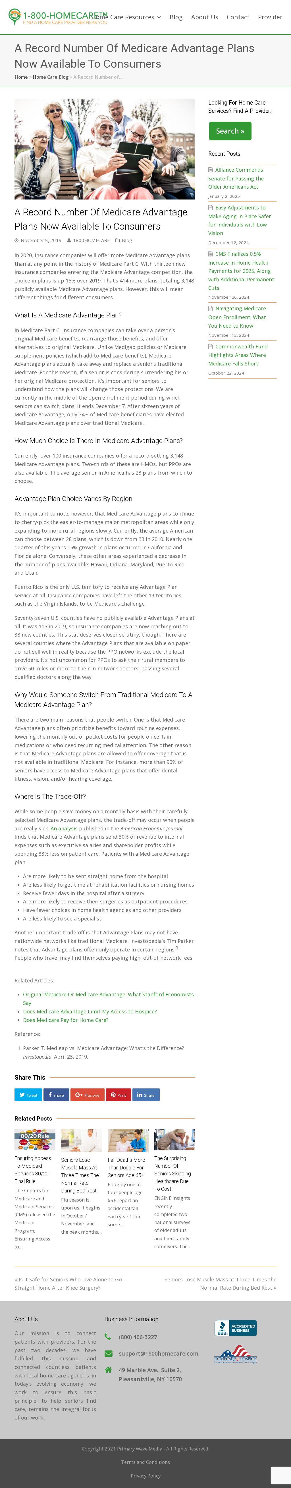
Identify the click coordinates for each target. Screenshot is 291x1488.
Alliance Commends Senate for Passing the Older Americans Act (236, 178)
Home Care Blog (50, 77)
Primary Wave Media (139, 1448)
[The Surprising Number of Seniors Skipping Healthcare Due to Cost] (174, 1139)
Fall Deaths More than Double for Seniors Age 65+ (126, 1167)
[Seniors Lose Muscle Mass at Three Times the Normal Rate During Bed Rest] (81, 1140)
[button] (28, 1094)
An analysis (64, 828)
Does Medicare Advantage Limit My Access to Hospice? (90, 1011)
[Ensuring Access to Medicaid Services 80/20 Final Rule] (34, 1139)
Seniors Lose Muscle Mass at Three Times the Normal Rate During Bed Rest (80, 1175)
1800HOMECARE (91, 240)
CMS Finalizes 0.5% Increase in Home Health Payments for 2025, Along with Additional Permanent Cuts (241, 270)
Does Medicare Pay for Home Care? (66, 1020)
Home (21, 77)
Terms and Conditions (145, 1462)
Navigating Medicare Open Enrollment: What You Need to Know (237, 317)
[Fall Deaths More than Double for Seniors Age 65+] (128, 1140)
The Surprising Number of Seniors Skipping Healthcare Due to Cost (172, 1173)
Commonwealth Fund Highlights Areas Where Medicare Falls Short (238, 355)
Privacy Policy (146, 1475)
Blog (127, 240)
